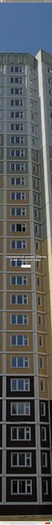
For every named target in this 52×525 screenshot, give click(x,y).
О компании (29, 1)
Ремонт (14, 1)
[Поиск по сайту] (50, 1)
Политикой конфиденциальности (31, 523)
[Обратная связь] (50, 521)
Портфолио (22, 1)
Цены (26, 1)
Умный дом (18, 1)
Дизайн (11, 1)
